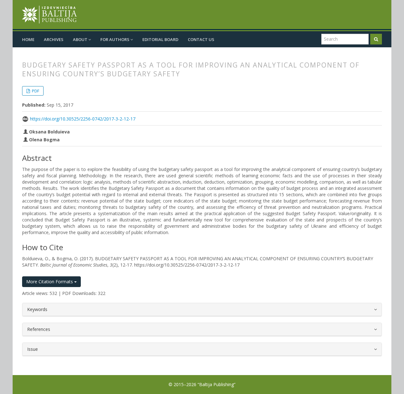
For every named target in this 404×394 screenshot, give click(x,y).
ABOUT (80, 39)
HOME (28, 39)
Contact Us (201, 39)
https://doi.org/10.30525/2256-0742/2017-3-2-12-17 (82, 119)
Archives (53, 39)
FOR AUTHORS (115, 39)
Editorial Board (160, 39)
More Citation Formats (50, 282)
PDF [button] (35, 91)
